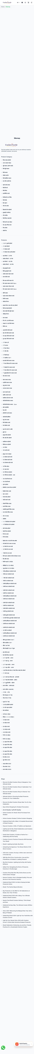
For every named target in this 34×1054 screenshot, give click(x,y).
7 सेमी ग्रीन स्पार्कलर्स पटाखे (8, 577)
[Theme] (31, 2)
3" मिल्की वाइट (6, 354)
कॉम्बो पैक (5, 230)
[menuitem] (18, 2)
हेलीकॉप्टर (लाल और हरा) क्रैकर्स (9, 487)
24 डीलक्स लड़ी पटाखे (7, 456)
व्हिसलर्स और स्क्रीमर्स (7, 209)
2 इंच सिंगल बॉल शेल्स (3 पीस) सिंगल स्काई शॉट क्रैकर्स (14, 670)
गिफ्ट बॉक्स (5, 227)
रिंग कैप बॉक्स (5, 536)
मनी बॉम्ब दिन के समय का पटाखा (9, 543)
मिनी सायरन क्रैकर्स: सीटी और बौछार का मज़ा (12, 556)
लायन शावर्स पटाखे (6, 392)
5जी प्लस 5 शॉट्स (6, 714)
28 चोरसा (5, 447)
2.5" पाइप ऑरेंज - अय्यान (8, 667)
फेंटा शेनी (4, 410)
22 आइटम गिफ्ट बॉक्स (7, 741)
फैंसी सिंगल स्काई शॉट (7, 218)
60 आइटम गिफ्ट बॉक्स (7, 754)
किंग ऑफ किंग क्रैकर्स (7, 437)
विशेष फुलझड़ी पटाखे (7, 271)
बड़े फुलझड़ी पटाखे (6, 268)
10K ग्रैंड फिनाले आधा (7, 478)
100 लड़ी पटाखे (6, 450)
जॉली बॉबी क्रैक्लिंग (6, 416)
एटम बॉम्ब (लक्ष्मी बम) (7, 181)
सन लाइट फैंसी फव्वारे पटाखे (8, 335)
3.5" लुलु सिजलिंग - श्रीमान (8, 682)
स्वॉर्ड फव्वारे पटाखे (6, 499)
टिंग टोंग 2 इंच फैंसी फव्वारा (8, 320)
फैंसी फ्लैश (5, 200)
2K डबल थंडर (6, 469)
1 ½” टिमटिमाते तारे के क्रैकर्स (9, 521)
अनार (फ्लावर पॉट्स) (7, 163)
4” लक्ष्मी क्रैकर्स (6, 246)
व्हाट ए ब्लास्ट (5, 494)
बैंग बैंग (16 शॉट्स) (6, 739)
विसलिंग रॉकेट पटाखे (7, 491)
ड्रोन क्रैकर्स (5, 484)
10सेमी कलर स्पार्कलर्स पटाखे (8, 586)
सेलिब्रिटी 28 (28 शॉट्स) (8, 565)
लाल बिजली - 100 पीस (7, 261)
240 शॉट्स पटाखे (6, 732)
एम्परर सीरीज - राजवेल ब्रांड (8, 685)
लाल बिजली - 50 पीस (7, 255)
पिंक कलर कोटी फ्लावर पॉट (8, 280)
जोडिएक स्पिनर (6, 313)
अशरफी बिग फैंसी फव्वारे (7, 330)
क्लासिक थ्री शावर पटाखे (8, 397)
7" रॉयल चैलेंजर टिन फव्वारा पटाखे (10, 370)
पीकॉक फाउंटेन (6, 175)
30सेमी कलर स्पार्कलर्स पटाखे (9, 623)
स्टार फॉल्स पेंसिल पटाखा (8, 512)
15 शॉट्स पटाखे (6, 719)
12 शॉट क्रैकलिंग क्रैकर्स (8, 704)
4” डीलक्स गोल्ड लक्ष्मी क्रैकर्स (9, 252)
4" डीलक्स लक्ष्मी (6, 249)
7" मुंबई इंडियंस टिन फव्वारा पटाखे (10, 373)
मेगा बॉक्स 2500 (6, 757)
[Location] (22, 2)
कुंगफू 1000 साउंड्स (7, 454)
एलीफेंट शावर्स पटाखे (7, 394)
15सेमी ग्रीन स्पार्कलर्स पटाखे (8, 602)
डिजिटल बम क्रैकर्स (7, 444)
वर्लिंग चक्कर (5, 293)
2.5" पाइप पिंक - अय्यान (8, 658)
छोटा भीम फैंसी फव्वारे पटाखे (8, 333)
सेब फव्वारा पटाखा (6, 375)
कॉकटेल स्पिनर (6, 301)
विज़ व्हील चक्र (6, 558)
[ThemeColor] (25, 2)
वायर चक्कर (5, 317)
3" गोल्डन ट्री (6, 342)
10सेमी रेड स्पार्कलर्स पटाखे (8, 593)
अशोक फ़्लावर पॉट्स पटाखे (8, 273)
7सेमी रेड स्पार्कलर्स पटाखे (8, 580)
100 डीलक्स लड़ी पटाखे (8, 462)
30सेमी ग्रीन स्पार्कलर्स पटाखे (8, 627)
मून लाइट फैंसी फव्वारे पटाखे (8, 338)
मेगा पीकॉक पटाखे (6, 425)
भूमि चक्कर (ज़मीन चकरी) (8, 165)
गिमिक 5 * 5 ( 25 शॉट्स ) (8, 717)
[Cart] (28, 2)
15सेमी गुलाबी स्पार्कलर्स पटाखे (9, 615)
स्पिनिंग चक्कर (5, 298)
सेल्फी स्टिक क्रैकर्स (7, 531)
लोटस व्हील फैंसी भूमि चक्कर (8, 311)
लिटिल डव (5, 326)
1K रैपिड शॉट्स (6, 466)
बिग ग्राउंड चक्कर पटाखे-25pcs (10, 289)
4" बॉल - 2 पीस (6, 692)
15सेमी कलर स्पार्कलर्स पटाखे (8, 598)
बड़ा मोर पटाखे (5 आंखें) (7, 429)
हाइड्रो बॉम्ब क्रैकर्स (7, 435)
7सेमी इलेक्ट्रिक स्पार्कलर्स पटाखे (9, 571)
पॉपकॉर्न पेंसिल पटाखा (7, 503)
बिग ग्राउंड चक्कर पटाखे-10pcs (9, 283)
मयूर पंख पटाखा (6, 419)
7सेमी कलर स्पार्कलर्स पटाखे (8, 574)
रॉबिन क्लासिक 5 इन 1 (7, 642)
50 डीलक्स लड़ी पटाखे (7, 459)
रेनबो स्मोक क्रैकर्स (6, 496)
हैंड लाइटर (5, 203)
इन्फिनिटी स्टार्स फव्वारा (7, 413)
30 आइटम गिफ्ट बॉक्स (7, 744)
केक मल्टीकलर (6, 710)
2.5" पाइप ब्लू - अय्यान (8, 660)
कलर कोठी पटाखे (6, 276)
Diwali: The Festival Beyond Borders (12, 887)
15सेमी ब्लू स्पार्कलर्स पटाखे (8, 611)
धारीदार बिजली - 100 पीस (8, 264)
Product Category (6, 157)
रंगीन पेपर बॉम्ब (6, 205)
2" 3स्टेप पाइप (6, 673)
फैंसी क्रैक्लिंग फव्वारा (7, 178)
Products (4, 240)
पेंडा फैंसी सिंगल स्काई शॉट (8, 655)
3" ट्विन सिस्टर (6, 348)
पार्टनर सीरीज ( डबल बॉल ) (8, 689)
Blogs (3, 779)
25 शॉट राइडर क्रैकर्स (7, 707)
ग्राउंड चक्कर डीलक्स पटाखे (8, 295)
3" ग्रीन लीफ (5, 351)
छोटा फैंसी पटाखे (6, 652)
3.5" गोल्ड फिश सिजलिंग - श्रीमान (10, 679)
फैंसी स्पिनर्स (5, 187)
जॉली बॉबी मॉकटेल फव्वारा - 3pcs (10, 404)
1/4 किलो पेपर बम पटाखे (8, 546)
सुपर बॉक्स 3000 (6, 759)
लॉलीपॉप (4, 518)
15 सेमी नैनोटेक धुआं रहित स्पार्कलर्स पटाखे (11, 617)
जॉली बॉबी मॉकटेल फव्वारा (8, 400)
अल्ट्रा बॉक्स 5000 (7, 763)
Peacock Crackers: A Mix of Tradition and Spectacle (17, 826)
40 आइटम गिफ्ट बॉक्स (7, 747)
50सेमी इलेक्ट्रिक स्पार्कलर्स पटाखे (10, 633)
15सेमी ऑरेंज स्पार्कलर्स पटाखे (9, 608)
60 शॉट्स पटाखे (6, 726)
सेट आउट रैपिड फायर (7, 224)
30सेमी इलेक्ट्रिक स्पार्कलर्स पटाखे (10, 620)
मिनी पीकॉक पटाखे (6, 422)
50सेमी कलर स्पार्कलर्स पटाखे (9, 636)
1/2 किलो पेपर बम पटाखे (8, 549)
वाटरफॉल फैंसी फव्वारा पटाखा (8, 360)
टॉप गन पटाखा (6, 516)
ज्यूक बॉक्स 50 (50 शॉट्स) (8, 568)
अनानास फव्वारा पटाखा (7, 388)
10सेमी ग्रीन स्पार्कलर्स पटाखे (8, 590)
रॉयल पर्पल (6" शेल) (7, 698)
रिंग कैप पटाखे (5, 534)
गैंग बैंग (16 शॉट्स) (6, 735)
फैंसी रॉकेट (5, 190)
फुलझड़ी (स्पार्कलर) (7, 212)
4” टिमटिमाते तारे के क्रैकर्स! (8, 524)
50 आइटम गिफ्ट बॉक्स (7, 751)
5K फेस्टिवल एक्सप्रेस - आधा (9, 475)
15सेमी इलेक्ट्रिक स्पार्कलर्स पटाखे (9, 596)
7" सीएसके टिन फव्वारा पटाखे (9, 367)
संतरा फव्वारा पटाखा (7, 379)
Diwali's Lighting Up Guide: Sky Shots (13, 844)
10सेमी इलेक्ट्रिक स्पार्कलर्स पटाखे (9, 583)
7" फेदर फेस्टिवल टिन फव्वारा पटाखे (10, 363)
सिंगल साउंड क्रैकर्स (7, 160)
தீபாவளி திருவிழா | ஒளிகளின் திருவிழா (12, 809)
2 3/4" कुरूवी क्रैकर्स (7, 243)
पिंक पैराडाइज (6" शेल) (7, 695)
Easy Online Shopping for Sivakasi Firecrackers (16, 807)
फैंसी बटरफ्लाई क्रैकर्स (7, 308)
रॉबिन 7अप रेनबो (6, 645)
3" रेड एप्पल (5, 345)
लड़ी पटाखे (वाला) (6, 184)
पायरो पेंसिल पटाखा (6, 506)
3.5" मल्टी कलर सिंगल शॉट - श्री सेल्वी (11, 677)
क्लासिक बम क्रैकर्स (7, 441)
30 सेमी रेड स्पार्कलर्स (7, 630)
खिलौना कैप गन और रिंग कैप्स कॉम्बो (10, 540)
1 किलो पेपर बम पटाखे (7, 553)
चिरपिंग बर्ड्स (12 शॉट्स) (8, 561)
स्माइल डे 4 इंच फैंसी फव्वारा (8, 323)
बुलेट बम (4, 432)
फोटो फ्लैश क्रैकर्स (6, 528)
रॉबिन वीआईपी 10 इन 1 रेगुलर (9, 648)
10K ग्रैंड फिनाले (6, 481)
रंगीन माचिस (5, 215)
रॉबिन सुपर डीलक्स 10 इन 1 (8, 639)
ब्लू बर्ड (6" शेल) (6, 701)
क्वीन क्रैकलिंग (6, 407)
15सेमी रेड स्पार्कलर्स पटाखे (8, 605)
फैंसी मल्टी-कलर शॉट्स (7, 222)
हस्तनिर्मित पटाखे (6, 193)
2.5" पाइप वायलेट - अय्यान (8, 664)
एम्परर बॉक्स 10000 (7, 769)
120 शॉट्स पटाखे (6, 729)
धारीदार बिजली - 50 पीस (8, 258)
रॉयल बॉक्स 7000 (6, 766)
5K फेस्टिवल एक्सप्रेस (7, 472)
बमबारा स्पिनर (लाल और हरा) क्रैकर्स (10, 305)
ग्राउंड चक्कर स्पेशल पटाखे (8, 286)
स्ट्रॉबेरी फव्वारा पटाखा (7, 382)
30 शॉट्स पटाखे (6, 722)
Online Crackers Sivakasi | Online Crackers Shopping (17, 818)
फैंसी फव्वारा (5, 172)
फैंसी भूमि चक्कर (6, 168)
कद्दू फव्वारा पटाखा (6, 385)
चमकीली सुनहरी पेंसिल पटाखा (8, 509)
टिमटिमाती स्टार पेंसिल (7, 197)
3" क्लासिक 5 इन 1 (7, 357)
